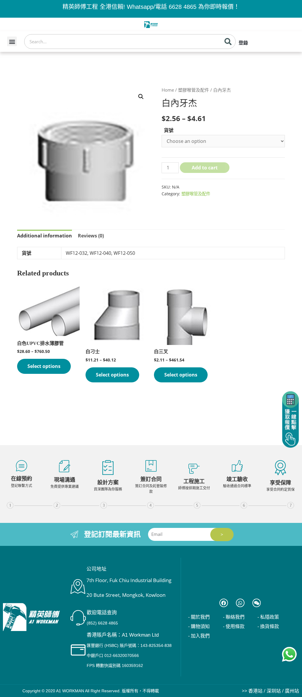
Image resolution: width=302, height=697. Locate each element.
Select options (43, 366)
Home (168, 90)
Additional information (44, 235)
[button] (12, 41)
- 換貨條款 (268, 626)
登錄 (243, 42)
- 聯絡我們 (233, 617)
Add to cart (205, 167)
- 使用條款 (233, 626)
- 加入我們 (199, 635)
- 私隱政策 (268, 617)
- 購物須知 (199, 626)
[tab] (44, 236)
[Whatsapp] (240, 603)
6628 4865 (182, 7)
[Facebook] (223, 603)
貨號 (168, 130)
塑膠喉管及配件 (193, 90)
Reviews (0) (91, 235)
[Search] (228, 41)
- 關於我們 (199, 617)
